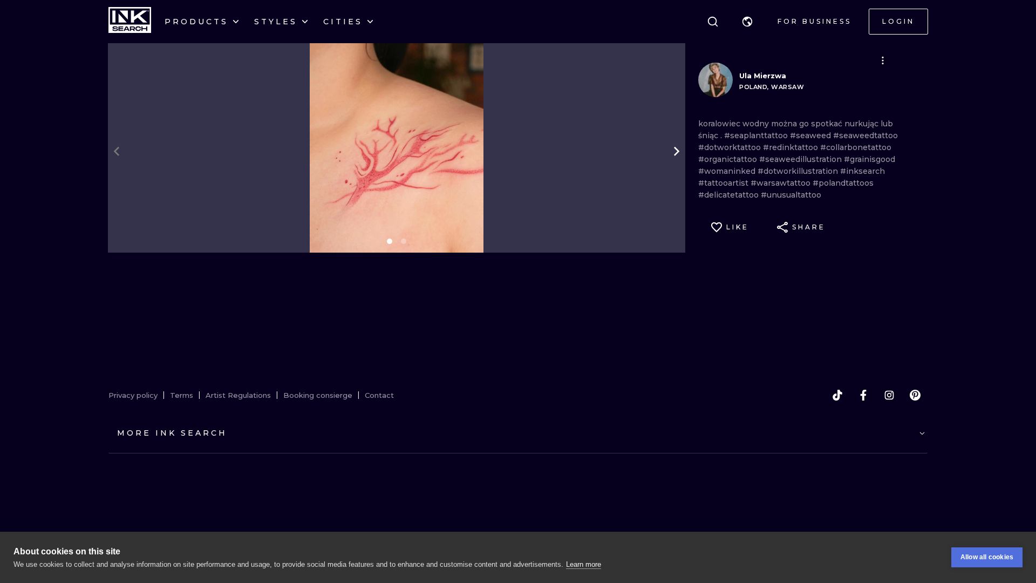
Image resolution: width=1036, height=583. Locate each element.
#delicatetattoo (729, 195)
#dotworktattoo (730, 147)
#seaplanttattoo (757, 135)
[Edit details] (883, 60)
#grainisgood (869, 159)
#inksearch (862, 171)
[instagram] (889, 395)
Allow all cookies (986, 557)
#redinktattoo (791, 147)
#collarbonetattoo (855, 147)
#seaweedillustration (801, 159)
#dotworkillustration (799, 171)
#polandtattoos (843, 183)
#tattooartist (724, 183)
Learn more (583, 564)
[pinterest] (915, 395)
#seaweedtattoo (865, 135)
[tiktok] (837, 395)
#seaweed (811, 135)
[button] (747, 22)
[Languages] (747, 22)
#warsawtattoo (782, 183)
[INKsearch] (130, 21)
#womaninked (728, 171)
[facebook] (863, 395)
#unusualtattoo (791, 195)
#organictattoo (728, 159)
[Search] (713, 22)
